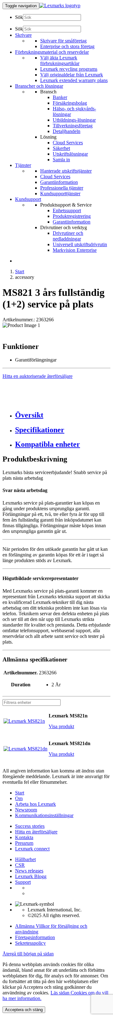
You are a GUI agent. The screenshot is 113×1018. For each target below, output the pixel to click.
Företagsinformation (35, 937)
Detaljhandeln (66, 131)
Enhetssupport (67, 210)
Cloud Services (68, 142)
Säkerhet (61, 148)
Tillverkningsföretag (73, 125)
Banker (60, 97)
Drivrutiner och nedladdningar (68, 235)
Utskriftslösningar (70, 154)
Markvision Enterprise (75, 250)
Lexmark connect (32, 848)
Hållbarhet (25, 859)
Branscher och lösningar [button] (39, 86)
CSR (20, 865)
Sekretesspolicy (30, 943)
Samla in (61, 159)
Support (23, 882)
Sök (19, 17)
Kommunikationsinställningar (44, 815)
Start (19, 271)
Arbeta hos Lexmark (35, 804)
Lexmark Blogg (30, 876)
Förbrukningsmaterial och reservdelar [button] (52, 52)
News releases (29, 870)
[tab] (62, 415)
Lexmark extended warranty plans (74, 80)
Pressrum (24, 843)
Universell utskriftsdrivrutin (80, 244)
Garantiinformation (59, 182)
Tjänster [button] (23, 165)
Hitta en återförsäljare (36, 831)
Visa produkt (61, 726)
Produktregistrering (72, 216)
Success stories (30, 826)
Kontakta (24, 837)
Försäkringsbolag (70, 103)
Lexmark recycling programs (68, 69)
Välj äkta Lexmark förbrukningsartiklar (59, 60)
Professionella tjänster (61, 188)
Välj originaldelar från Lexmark (71, 74)
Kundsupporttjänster (60, 193)
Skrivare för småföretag (63, 40)
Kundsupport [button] (28, 199)
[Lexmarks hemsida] (59, 5)
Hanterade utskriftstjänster (66, 171)
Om (19, 798)
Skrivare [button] (23, 35)
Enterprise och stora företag (67, 46)
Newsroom (26, 809)
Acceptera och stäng (24, 1009)
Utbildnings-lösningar (74, 120)
